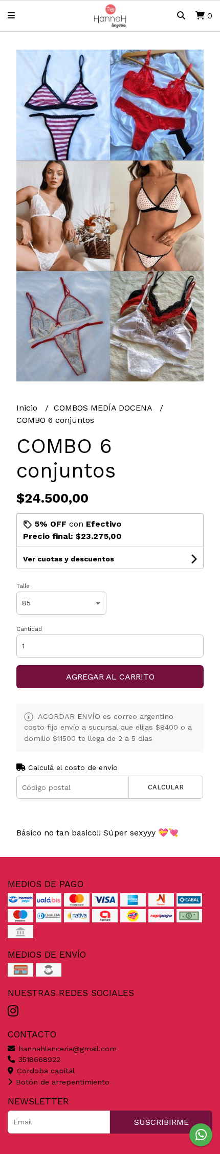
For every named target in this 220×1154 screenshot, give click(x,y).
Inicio (28, 408)
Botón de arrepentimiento (61, 1082)
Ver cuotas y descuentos (68, 559)
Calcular (166, 787)
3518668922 (38, 1059)
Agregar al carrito (110, 677)
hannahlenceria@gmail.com (66, 1049)
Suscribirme (161, 1122)
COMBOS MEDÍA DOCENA (104, 408)
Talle (23, 586)
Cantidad (29, 629)
